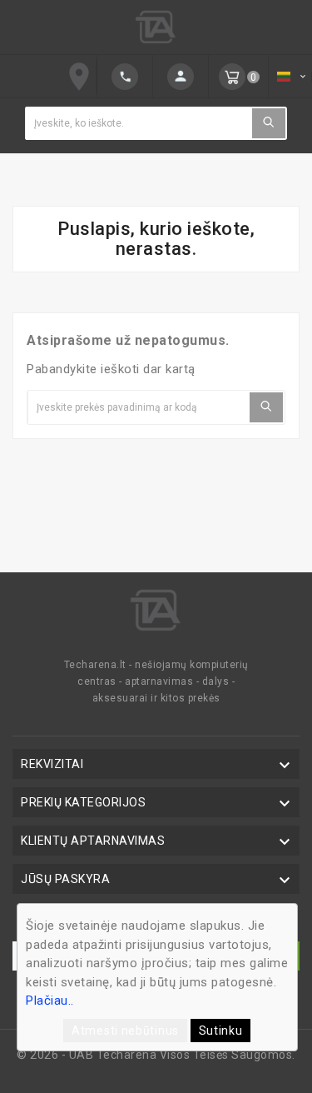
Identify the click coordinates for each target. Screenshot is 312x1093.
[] (181, 76)
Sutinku (221, 1030)
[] (125, 76)
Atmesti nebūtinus (125, 1030)
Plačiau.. (50, 1000)
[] (268, 122)
